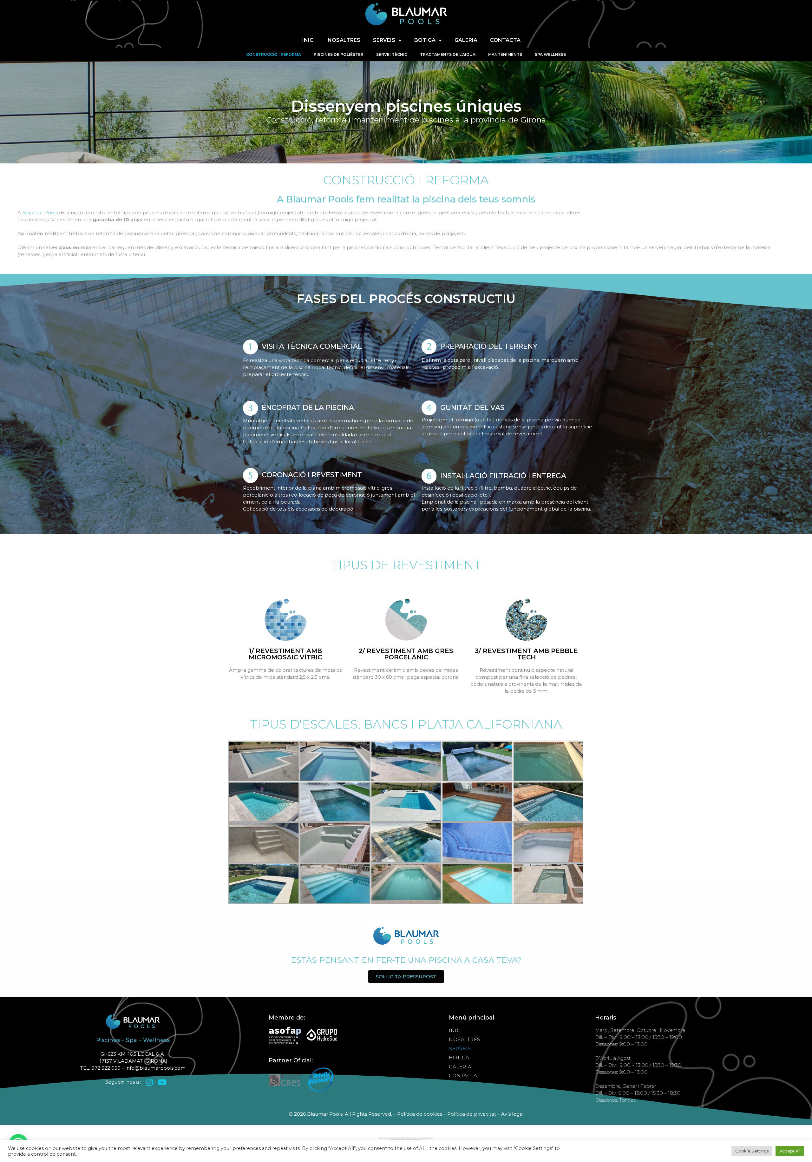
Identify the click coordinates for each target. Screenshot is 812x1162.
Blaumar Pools (40, 212)
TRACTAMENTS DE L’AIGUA (447, 54)
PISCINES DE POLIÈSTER (338, 54)
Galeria (466, 40)
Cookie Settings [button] (752, 1150)
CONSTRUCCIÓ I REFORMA (273, 54)
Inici (308, 40)
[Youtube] (161, 1082)
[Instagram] (149, 1082)
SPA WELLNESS (550, 54)
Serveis (384, 40)
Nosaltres (344, 40)
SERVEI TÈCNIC (391, 54)
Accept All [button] (789, 1150)
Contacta (505, 40)
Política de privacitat (471, 1114)
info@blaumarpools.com (156, 1068)
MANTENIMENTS (505, 54)
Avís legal (512, 1114)
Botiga (424, 40)
